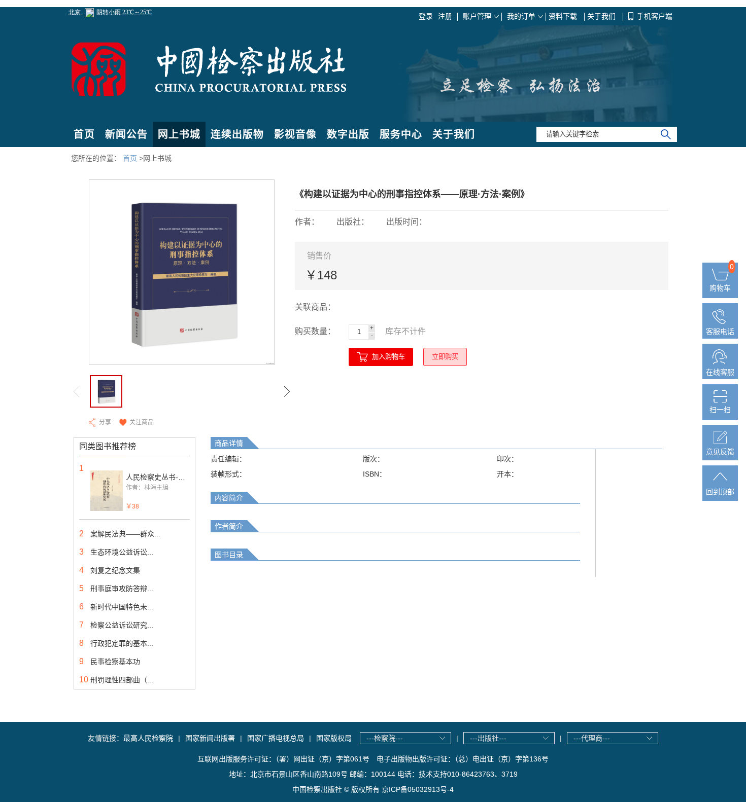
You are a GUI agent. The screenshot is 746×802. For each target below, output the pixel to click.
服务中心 (401, 134)
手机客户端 (654, 16)
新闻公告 (126, 134)
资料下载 (564, 16)
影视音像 (295, 134)
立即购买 (445, 356)
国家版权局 (334, 738)
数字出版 (348, 134)
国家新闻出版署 (210, 738)
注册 (445, 16)
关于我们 (602, 16)
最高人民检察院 (148, 738)
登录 (426, 16)
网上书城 (179, 134)
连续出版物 (237, 134)
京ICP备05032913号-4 (418, 789)
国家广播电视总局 (275, 738)
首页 (84, 134)
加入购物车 (388, 356)
